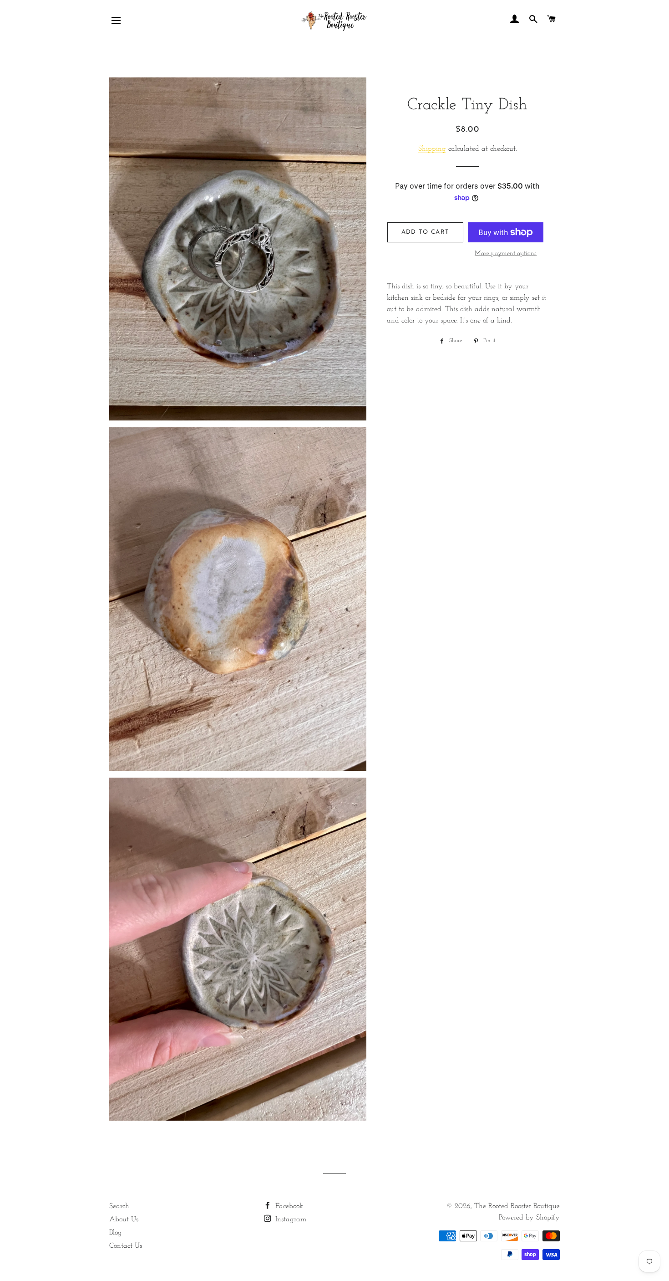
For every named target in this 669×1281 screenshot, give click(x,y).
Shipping (432, 149)
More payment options (506, 253)
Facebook (288, 1206)
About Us (123, 1219)
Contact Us (125, 1246)
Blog (115, 1232)
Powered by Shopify (529, 1217)
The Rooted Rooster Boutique (517, 1206)
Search (119, 1206)
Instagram (289, 1219)
